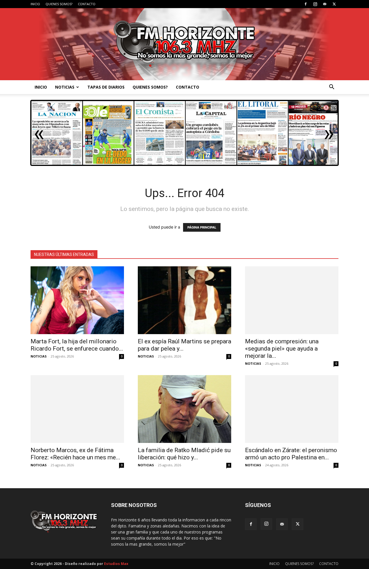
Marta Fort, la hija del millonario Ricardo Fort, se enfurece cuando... (77, 345)
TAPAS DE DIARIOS (106, 87)
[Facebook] (305, 4)
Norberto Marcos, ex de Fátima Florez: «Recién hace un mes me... (75, 454)
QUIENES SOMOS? (59, 4)
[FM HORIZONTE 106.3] (184, 44)
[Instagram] (315, 4)
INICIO (35, 4)
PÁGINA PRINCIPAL (201, 227)
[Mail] (324, 4)
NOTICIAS (64, 87)
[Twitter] (334, 4)
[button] (331, 87)
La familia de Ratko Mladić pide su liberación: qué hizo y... (184, 454)
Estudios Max (116, 563)
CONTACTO (86, 4)
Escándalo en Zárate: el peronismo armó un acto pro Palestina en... (291, 454)
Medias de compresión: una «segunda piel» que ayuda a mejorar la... (282, 348)
